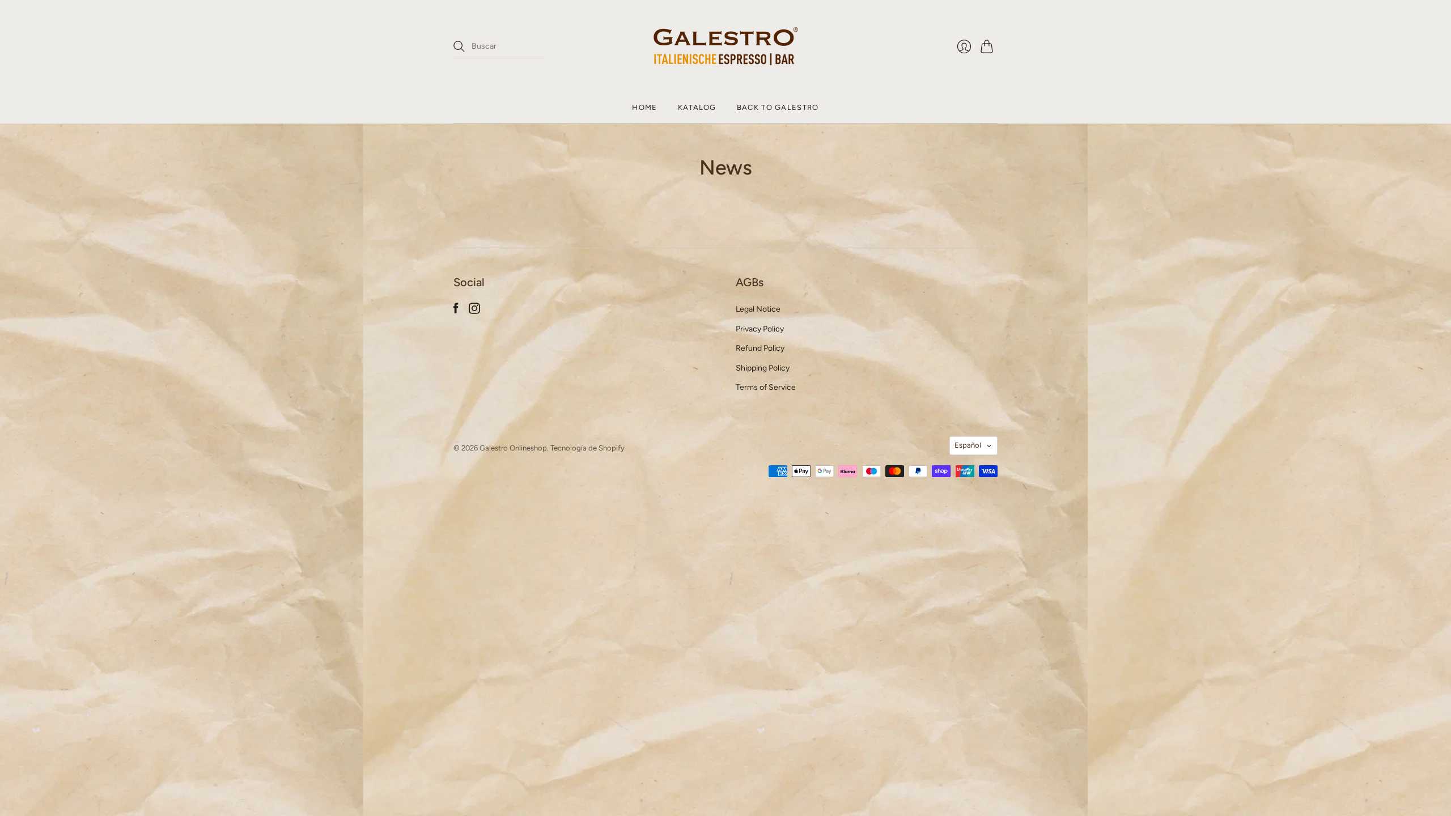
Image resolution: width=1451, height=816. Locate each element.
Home (644, 107)
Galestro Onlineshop (513, 448)
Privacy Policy (760, 329)
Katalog (697, 107)
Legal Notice (758, 309)
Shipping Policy (763, 368)
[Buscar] (459, 46)
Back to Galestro (778, 107)
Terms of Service (766, 387)
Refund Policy (760, 348)
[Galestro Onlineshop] (726, 46)
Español (967, 445)
